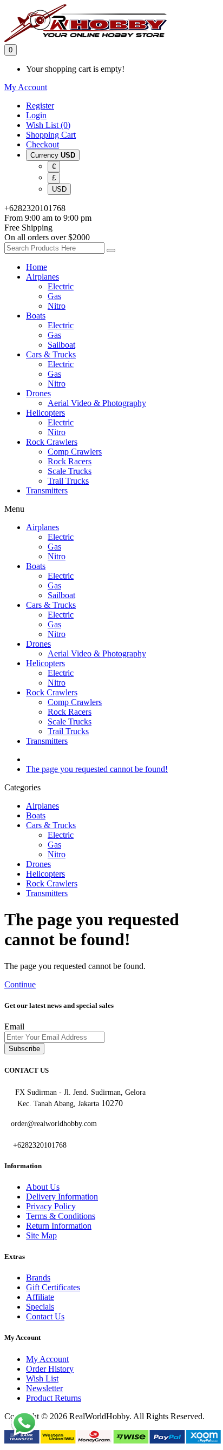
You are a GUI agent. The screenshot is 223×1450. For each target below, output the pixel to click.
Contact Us (45, 1316)
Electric (61, 286)
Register (40, 105)
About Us (43, 1186)
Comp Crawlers (75, 451)
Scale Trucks (69, 471)
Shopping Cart (51, 134)
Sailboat (61, 344)
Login (36, 115)
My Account (47, 1359)
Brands (38, 1277)
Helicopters (45, 412)
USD (59, 189)
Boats (35, 315)
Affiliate (40, 1297)
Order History (50, 1368)
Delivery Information (62, 1196)
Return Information (58, 1225)
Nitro (56, 305)
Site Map (41, 1235)
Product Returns (53, 1397)
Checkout (42, 144)
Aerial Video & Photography (97, 403)
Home (36, 267)
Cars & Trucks (51, 354)
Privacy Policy (51, 1206)
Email (14, 1026)
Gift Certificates (53, 1287)
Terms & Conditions (60, 1216)
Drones (38, 393)
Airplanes (42, 276)
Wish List (42, 1378)
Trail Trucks (68, 480)
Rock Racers (69, 461)
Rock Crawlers (51, 441)
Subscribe (24, 1049)
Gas (54, 296)
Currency (52, 155)
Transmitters (47, 490)
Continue (20, 984)
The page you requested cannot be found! (97, 769)
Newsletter (44, 1388)
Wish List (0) (48, 125)
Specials (40, 1306)
